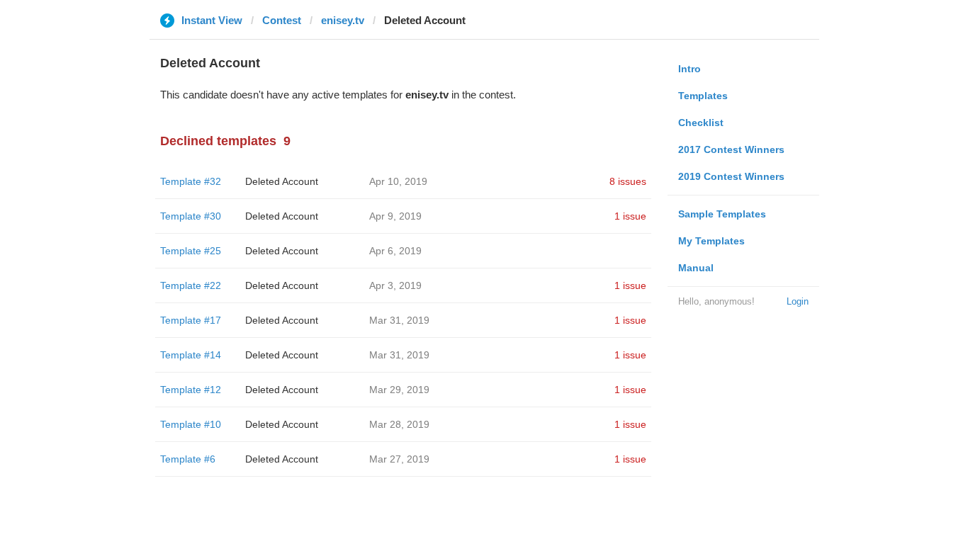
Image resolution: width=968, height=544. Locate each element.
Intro (689, 68)
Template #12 (190, 389)
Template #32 (190, 181)
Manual (696, 267)
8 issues (627, 181)
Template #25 (190, 250)
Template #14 (190, 355)
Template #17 (190, 320)
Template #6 (187, 459)
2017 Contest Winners (731, 149)
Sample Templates (722, 214)
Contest (281, 20)
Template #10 (190, 424)
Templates (703, 95)
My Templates (711, 240)
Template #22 (190, 285)
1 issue (630, 216)
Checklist (701, 122)
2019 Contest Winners (731, 176)
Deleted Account (281, 181)
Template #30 (190, 216)
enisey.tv (342, 20)
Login (798, 301)
